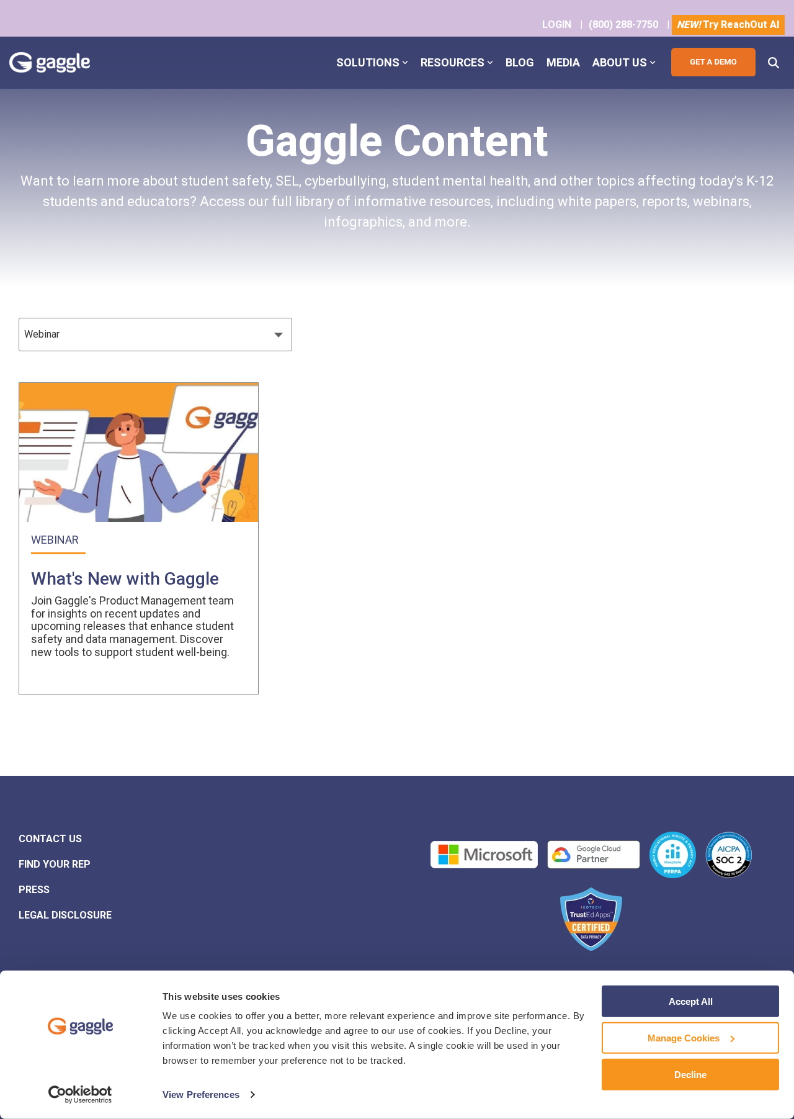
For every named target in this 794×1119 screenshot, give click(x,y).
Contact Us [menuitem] (50, 839)
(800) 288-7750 (623, 24)
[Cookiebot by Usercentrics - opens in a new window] (80, 1094)
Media (563, 62)
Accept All (691, 1001)
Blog (520, 62)
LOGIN (556, 24)
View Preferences (201, 1094)
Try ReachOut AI (728, 24)
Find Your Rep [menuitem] (55, 864)
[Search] (773, 62)
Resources (452, 62)
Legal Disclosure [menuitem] (65, 915)
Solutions (367, 62)
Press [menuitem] (34, 890)
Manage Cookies (684, 1038)
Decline (690, 1074)
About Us (619, 62)
